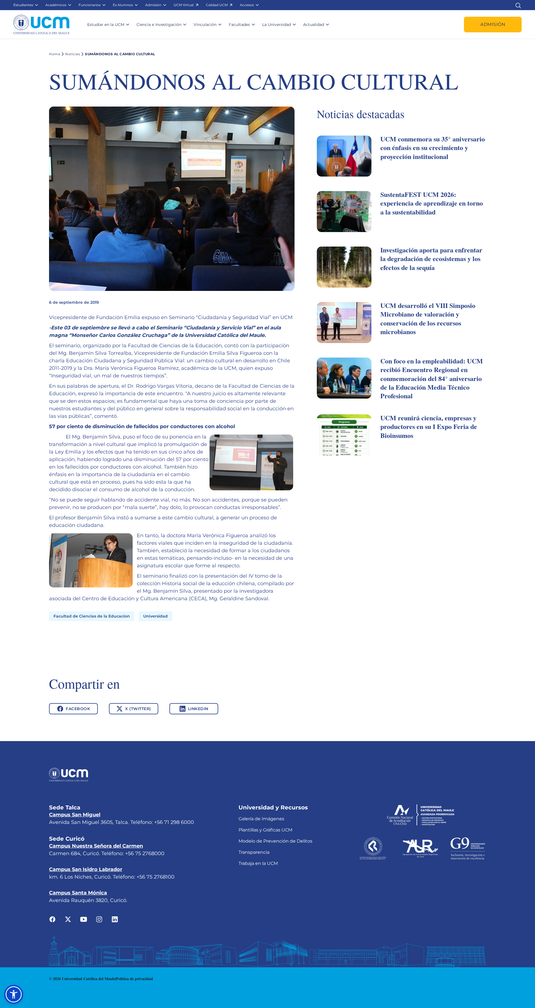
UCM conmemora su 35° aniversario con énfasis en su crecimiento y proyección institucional (432, 147)
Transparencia (254, 852)
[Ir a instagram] (99, 919)
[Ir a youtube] (83, 919)
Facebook (78, 708)
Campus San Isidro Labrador (85, 869)
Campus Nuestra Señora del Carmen (96, 846)
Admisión (492, 24)
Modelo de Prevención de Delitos (275, 841)
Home (54, 54)
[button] (26, 5)
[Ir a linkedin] (114, 919)
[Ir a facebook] (52, 919)
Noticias (72, 54)
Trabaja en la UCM (258, 863)
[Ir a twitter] (68, 919)
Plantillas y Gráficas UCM (265, 830)
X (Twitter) (138, 708)
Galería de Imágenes (261, 818)
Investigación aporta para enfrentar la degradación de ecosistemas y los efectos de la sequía (431, 258)
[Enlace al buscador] (518, 5)
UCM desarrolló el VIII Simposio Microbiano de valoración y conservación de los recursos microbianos (427, 318)
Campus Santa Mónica (78, 893)
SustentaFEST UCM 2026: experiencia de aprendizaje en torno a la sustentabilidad (431, 202)
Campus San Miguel (74, 815)
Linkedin (198, 708)
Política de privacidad (134, 979)
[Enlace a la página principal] (41, 24)
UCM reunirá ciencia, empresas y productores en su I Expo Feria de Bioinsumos (428, 426)
